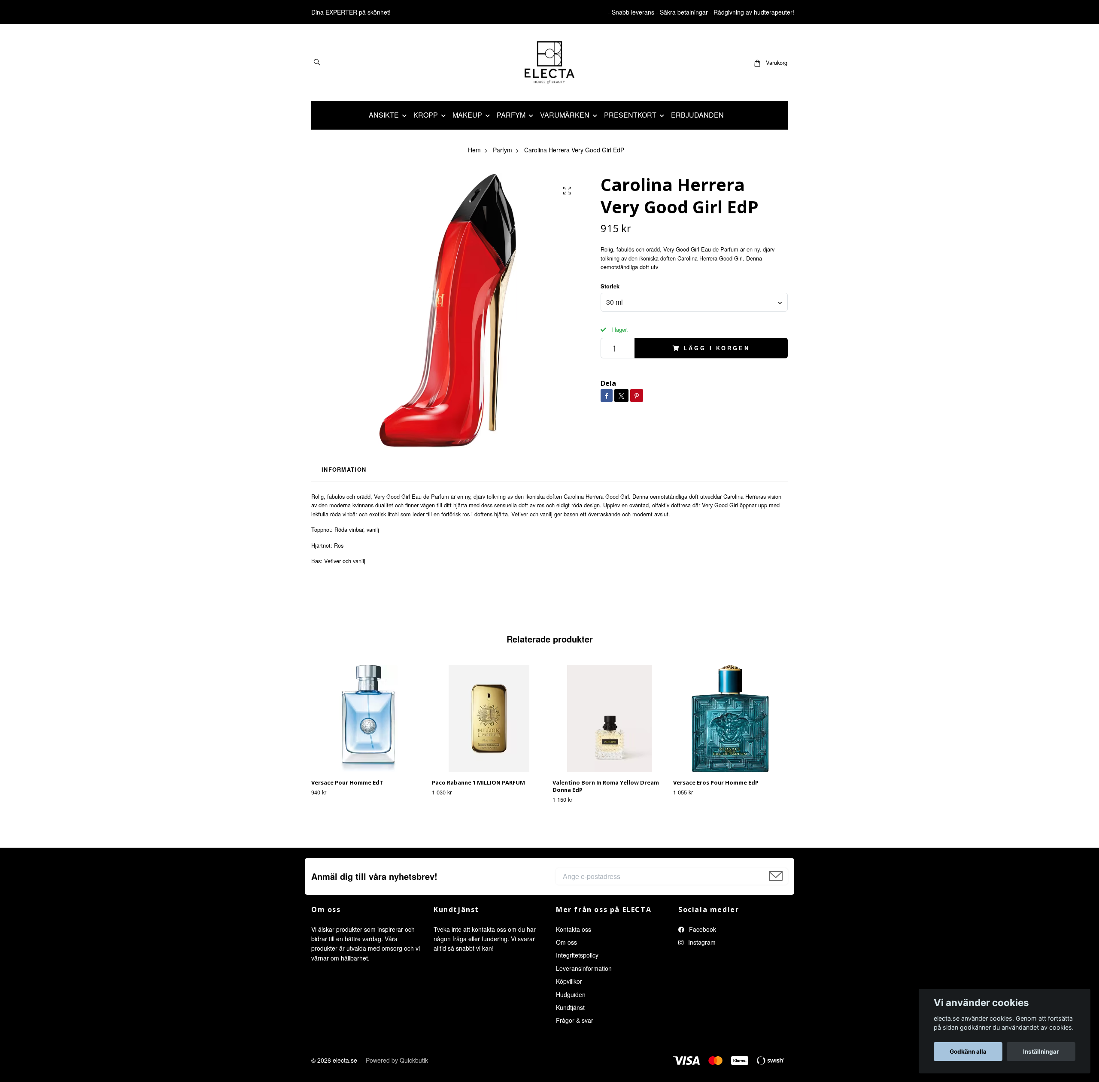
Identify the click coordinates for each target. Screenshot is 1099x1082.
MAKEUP (467, 115)
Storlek (610, 286)
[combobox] (694, 302)
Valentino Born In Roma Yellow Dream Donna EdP (606, 786)
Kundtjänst (570, 1007)
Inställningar (1041, 1051)
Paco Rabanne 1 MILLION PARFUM (478, 782)
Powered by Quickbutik (397, 1060)
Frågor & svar (574, 1020)
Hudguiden (571, 994)
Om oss (566, 942)
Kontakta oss (573, 929)
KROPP (425, 115)
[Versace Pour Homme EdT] (368, 718)
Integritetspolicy (577, 955)
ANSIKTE (384, 115)
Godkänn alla (968, 1051)
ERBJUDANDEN (697, 115)
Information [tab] (344, 469)
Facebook (701, 929)
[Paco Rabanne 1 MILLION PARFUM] (489, 718)
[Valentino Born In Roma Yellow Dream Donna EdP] (610, 718)
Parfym (502, 149)
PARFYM (511, 115)
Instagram (701, 942)
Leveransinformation (584, 968)
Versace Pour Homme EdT (347, 782)
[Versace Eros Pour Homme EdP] (730, 718)
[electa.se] (550, 62)
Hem (474, 149)
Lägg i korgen (716, 348)
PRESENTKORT (630, 115)
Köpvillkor (569, 981)
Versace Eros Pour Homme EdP (716, 782)
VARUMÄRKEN (564, 115)
